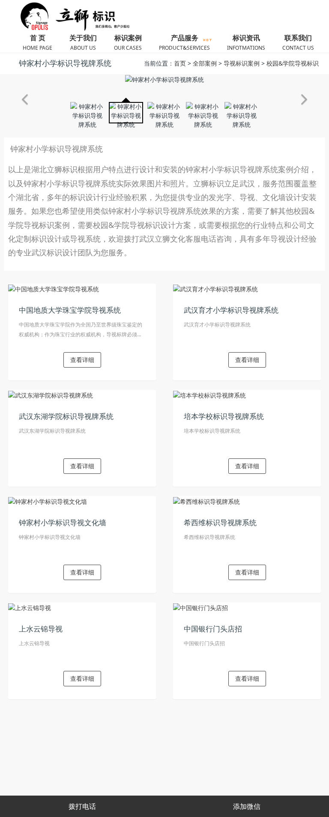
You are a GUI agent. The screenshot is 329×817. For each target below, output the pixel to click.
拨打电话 (82, 806)
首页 (180, 63)
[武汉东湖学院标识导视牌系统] (50, 394)
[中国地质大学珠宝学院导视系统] (53, 288)
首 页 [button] (37, 42)
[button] (24, 99)
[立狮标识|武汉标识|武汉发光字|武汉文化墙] (71, 16)
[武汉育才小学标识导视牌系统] (215, 288)
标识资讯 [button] (246, 42)
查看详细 (82, 360)
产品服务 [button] (184, 42)
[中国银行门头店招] (200, 607)
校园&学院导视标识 (292, 63)
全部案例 (205, 63)
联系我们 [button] (298, 42)
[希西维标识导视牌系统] (206, 501)
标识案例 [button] (128, 42)
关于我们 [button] (83, 42)
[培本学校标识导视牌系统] (209, 394)
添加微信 (246, 806)
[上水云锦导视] (29, 607)
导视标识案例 (242, 63)
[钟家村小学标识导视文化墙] (47, 501)
